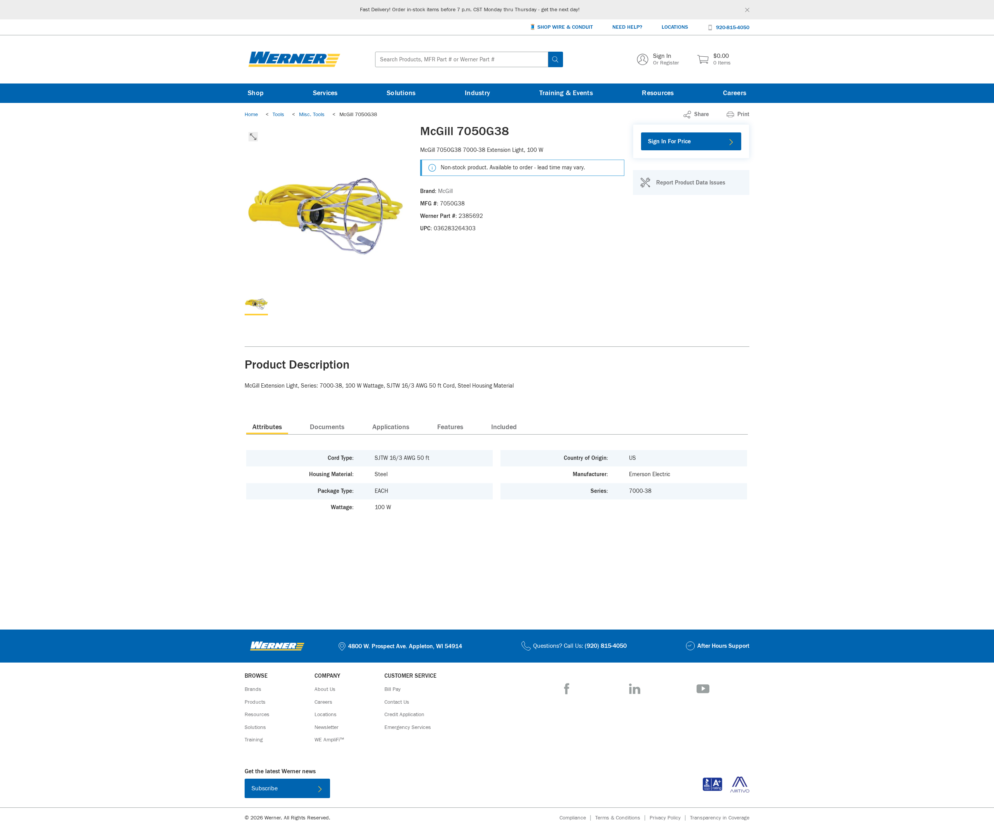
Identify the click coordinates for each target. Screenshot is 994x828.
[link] (696, 114)
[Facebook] (567, 689)
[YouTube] (703, 689)
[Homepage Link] (294, 59)
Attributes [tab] (267, 427)
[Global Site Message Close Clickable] (747, 10)
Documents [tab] (327, 427)
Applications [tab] (390, 427)
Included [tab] (504, 427)
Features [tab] (450, 427)
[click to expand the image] (253, 136)
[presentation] (267, 426)
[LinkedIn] (635, 689)
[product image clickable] (256, 303)
